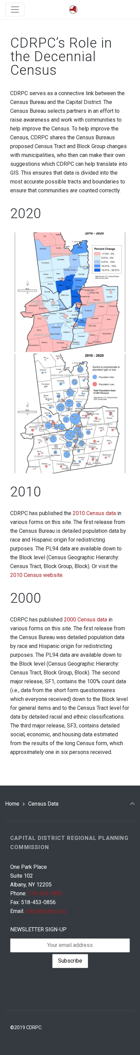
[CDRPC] (73, 9)
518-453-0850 (45, 893)
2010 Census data (95, 513)
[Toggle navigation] (14, 9)
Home (12, 804)
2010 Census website (36, 575)
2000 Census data (85, 619)
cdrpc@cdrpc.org (45, 911)
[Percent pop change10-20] (70, 292)
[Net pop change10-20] (70, 413)
